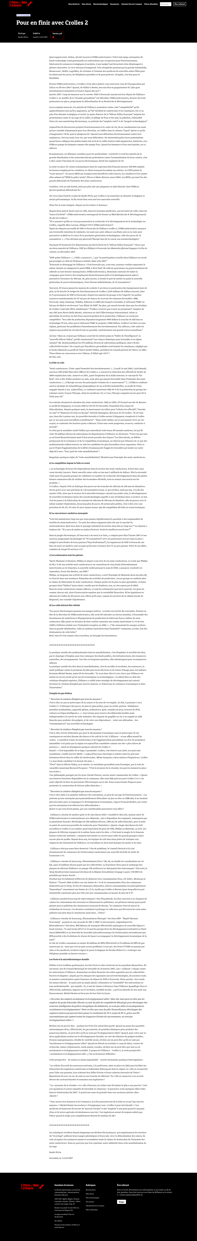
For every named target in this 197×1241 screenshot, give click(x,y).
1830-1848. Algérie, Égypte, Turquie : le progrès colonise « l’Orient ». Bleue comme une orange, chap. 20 (67, 1201)
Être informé (180, 4)
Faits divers (86, 4)
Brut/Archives (74, 4)
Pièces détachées (151, 4)
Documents (114, 4)
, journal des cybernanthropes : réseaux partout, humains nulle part (67, 1192)
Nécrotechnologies (100, 4)
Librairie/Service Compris (131, 4)
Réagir (121, 1202)
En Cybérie (58, 1221)
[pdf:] (53, 37)
